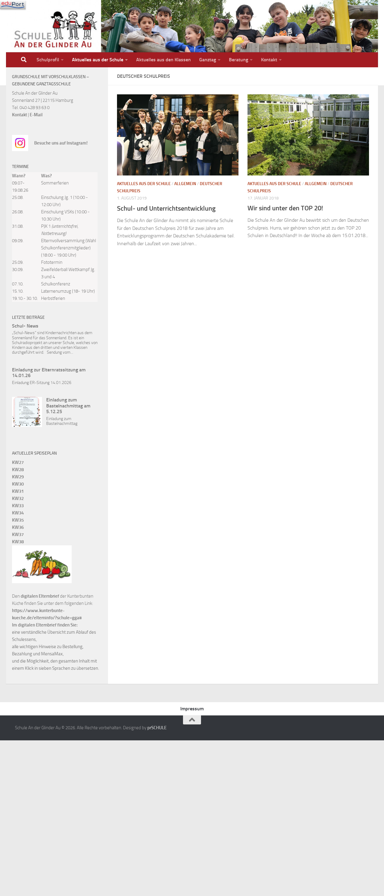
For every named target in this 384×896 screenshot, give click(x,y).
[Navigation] (13, 4)
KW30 (18, 484)
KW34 (18, 513)
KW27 (18, 462)
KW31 (18, 491)
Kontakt (269, 59)
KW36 (18, 527)
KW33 (18, 505)
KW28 (18, 469)
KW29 (18, 477)
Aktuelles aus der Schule (97, 59)
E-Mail (36, 114)
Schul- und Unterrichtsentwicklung (166, 208)
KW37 (18, 534)
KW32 (18, 498)
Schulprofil (48, 59)
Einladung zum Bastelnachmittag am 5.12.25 (68, 405)
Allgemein (185, 183)
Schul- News (25, 326)
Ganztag (207, 59)
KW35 (18, 520)
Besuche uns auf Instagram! (61, 143)
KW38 (18, 541)
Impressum (192, 709)
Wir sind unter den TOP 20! (285, 208)
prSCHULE (156, 727)
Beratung (238, 59)
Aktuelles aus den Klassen (163, 59)
